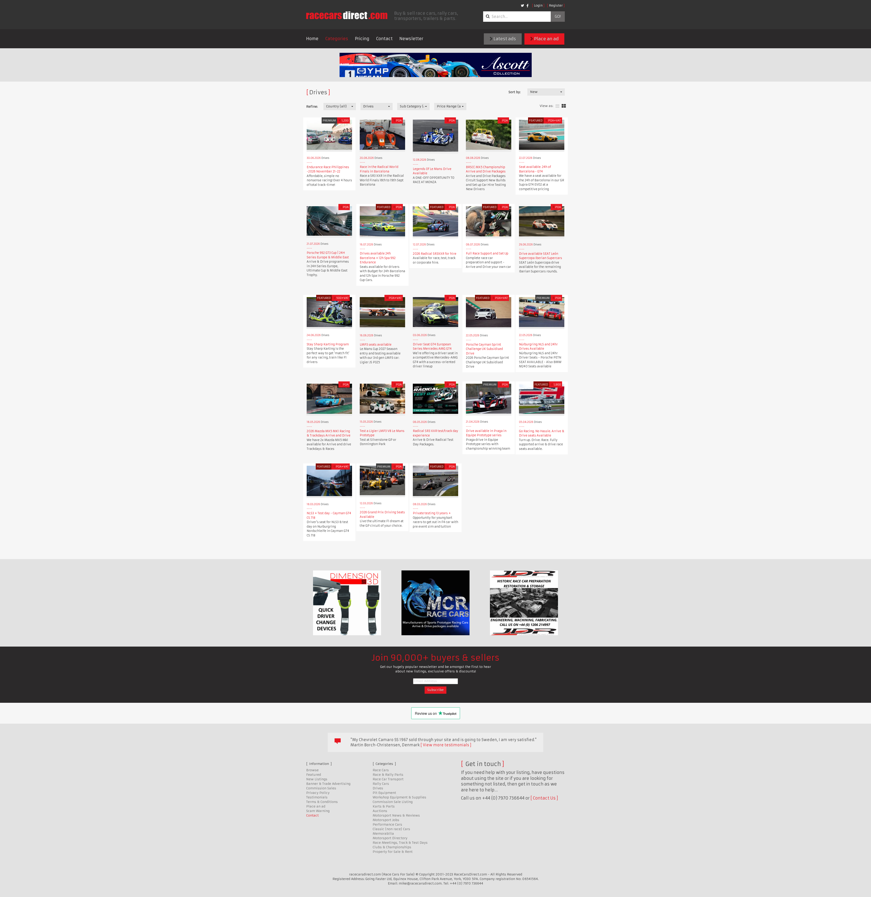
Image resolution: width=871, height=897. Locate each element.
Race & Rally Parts (388, 775)
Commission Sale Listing (393, 802)
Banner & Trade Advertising (328, 784)
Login (538, 5)
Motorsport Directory (390, 838)
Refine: (312, 106)
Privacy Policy (318, 793)
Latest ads (504, 38)
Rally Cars (381, 784)
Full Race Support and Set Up (487, 253)
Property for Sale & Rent (393, 852)
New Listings (316, 779)
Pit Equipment (384, 793)
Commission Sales (321, 788)
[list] (557, 106)
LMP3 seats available (375, 345)
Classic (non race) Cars (391, 829)
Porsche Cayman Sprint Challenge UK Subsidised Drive (484, 349)
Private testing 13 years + (432, 513)
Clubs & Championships (392, 847)
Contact (384, 38)
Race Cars (381, 770)
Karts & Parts (384, 806)
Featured (313, 775)
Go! (558, 16)
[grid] (564, 106)
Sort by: (515, 92)
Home (312, 38)
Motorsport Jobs (386, 820)
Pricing (362, 38)
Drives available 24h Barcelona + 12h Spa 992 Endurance (378, 258)
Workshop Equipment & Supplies (399, 797)
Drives (378, 788)
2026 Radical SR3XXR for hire (434, 254)
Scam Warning (318, 811)
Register (556, 5)
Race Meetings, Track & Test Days (400, 843)
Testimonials (317, 797)
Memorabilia (383, 834)
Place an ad (546, 38)
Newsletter (411, 38)
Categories (336, 38)
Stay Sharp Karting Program (328, 344)
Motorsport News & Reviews (396, 815)
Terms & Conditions (322, 802)
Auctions (380, 811)
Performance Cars (387, 824)
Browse (312, 770)
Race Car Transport (388, 779)
